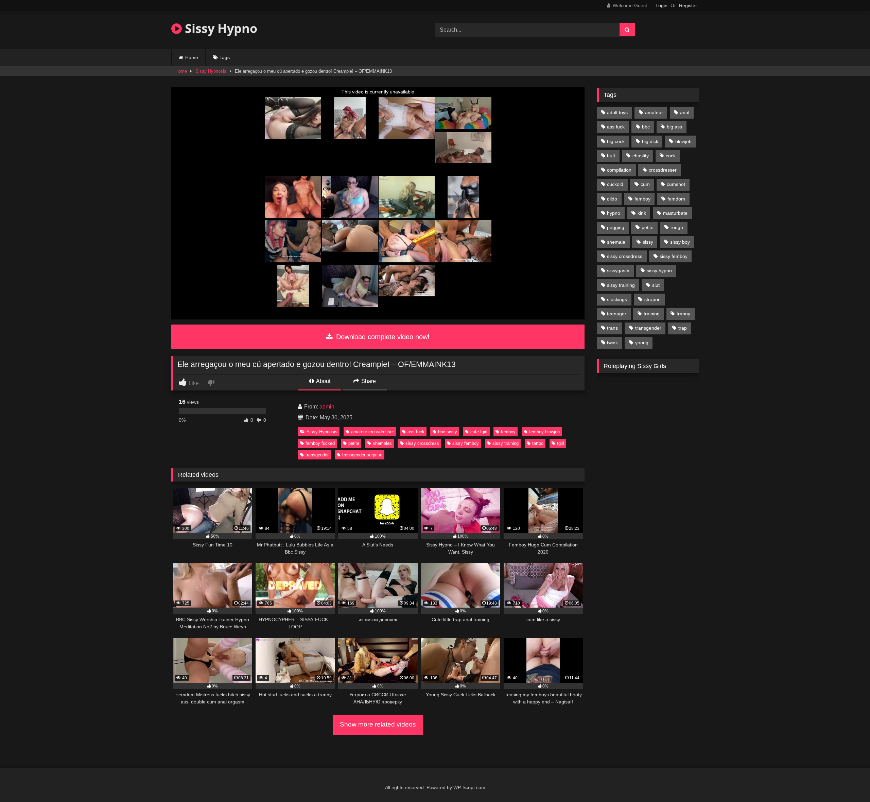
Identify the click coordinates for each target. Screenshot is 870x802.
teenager (616, 313)
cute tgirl (478, 431)
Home (191, 57)
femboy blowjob (544, 431)
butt (611, 155)
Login (661, 5)
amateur (654, 112)
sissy (648, 242)
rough (677, 227)
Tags (225, 57)
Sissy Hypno (219, 28)
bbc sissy (447, 431)
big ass (674, 126)
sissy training (505, 443)
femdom (676, 199)
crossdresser (663, 170)
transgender (317, 454)
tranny (683, 313)
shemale (616, 242)
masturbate (675, 213)
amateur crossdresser (372, 431)
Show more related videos (378, 724)
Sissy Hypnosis (210, 71)
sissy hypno (659, 270)
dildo (612, 199)
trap (682, 328)
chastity (640, 155)
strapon (652, 299)
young (641, 342)
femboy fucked (320, 443)
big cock (616, 141)
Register (688, 5)
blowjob (683, 141)
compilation (619, 170)
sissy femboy (465, 443)
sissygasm (618, 270)
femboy (508, 431)
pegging (615, 227)
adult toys (617, 112)
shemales (382, 443)
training (652, 313)
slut (656, 285)
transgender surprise (362, 454)
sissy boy (680, 242)
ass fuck (415, 431)
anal (684, 112)
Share (368, 381)
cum (645, 184)
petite (353, 443)
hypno (613, 213)
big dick (650, 141)
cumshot (676, 184)
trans (612, 328)
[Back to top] (848, 781)
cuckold (615, 184)
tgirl (560, 443)
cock (671, 155)
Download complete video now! (382, 337)
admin (326, 406)
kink (642, 213)
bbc (646, 126)
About (322, 381)
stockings (617, 299)
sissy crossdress (422, 443)
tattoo (537, 443)
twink (612, 342)
